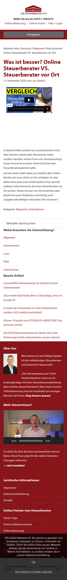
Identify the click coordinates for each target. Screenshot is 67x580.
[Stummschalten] (53, 441)
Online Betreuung (13, 530)
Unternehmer (36, 209)
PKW (6, 261)
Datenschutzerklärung (16, 494)
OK (33, 562)
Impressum (9, 487)
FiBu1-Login (55, 23)
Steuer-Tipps (10, 518)
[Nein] (62, 556)
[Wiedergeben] (8, 441)
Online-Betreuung (15, 23)
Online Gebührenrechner (17, 524)
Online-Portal (37, 23)
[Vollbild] (59, 441)
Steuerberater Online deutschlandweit (33, 10)
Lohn (6, 253)
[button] (33, 427)
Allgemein (21, 209)
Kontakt (8, 500)
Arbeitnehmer (11, 245)
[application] (33, 427)
